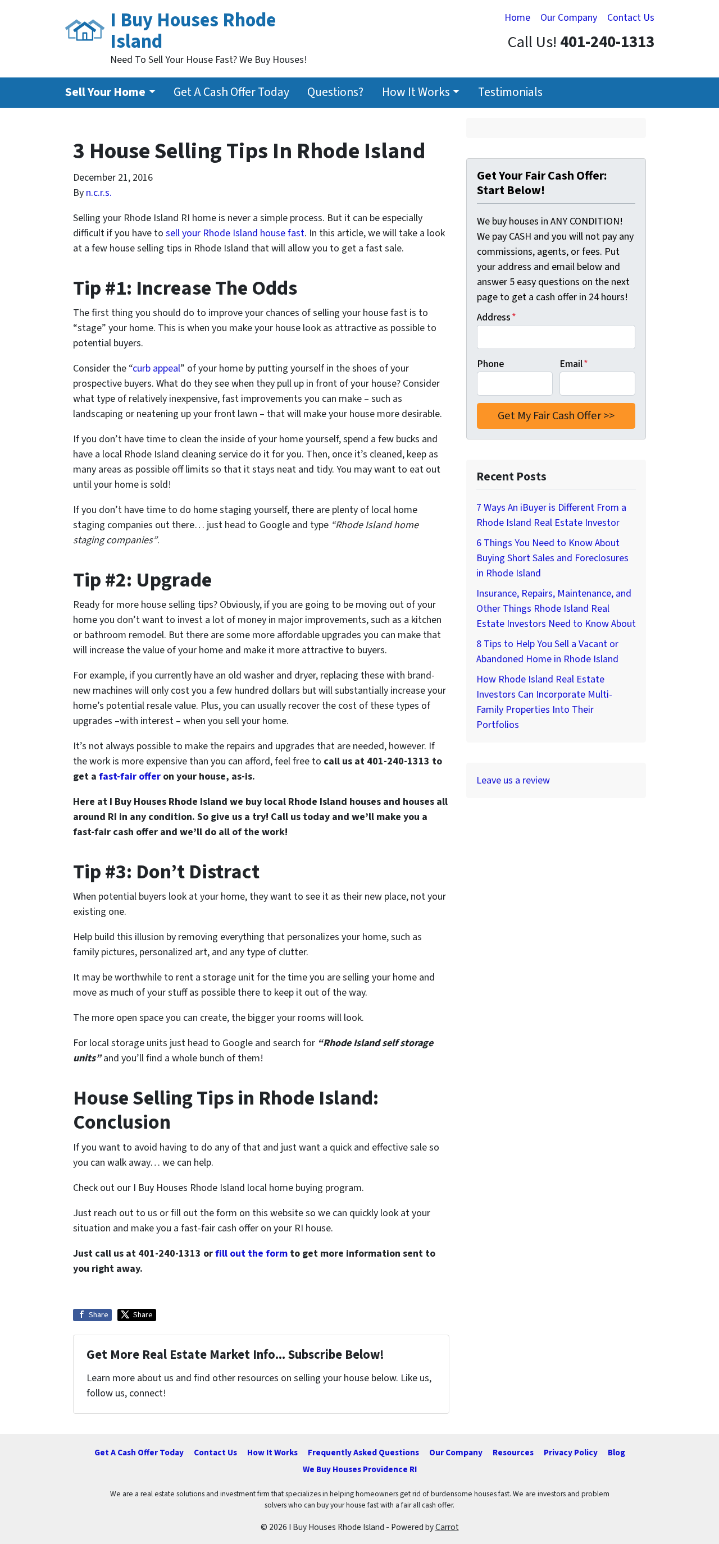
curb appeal (156, 368)
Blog (616, 1452)
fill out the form (251, 1254)
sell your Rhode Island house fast (235, 233)
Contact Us (630, 18)
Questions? (335, 92)
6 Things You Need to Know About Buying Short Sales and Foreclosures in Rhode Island (552, 558)
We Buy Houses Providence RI (360, 1469)
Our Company (568, 18)
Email (573, 364)
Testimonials (510, 92)
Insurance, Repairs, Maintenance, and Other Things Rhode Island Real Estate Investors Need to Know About (556, 609)
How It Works (416, 92)
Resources (513, 1452)
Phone (490, 364)
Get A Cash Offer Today (231, 92)
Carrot (447, 1527)
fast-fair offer (130, 776)
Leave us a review (513, 780)
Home (517, 18)
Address (496, 317)
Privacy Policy (571, 1452)
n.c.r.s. (99, 193)
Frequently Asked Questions (363, 1452)
